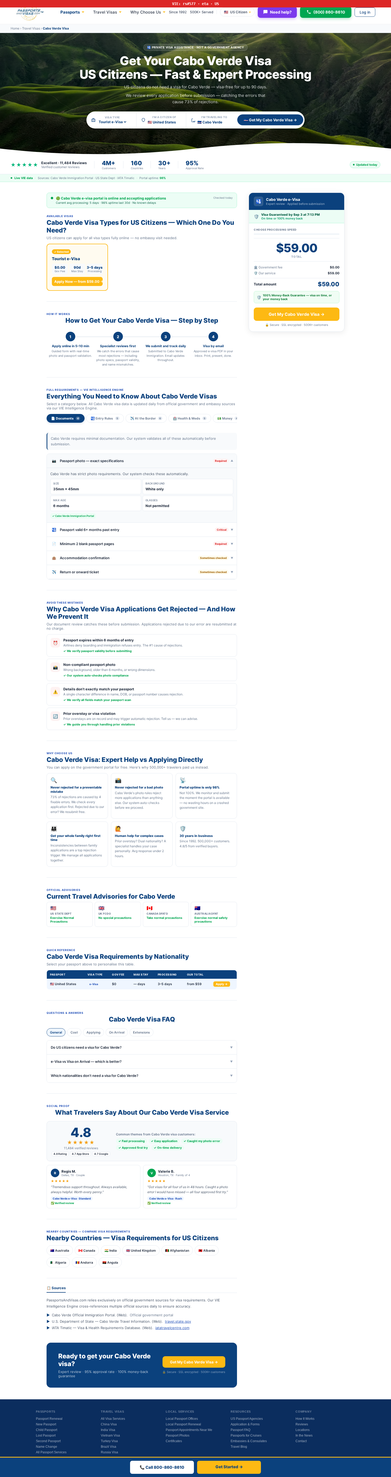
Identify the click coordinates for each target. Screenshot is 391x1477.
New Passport (46, 1424)
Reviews (302, 1424)
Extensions (141, 1032)
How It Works (305, 1419)
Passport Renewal (49, 1419)
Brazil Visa (108, 1447)
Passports (70, 12)
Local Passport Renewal (183, 1424)
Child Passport (46, 1430)
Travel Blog (239, 1447)
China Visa (109, 1424)
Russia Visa (109, 1452)
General (56, 1032)
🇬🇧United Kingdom (141, 1250)
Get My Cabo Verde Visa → (194, 1362)
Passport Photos (177, 1435)
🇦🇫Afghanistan (177, 1250)
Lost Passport (46, 1435)
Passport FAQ (240, 1430)
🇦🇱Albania (206, 1250)
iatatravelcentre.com (172, 1328)
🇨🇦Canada (86, 1250)
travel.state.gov (178, 1321)
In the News (304, 1435)
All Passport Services (51, 1452)
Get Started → (229, 1466)
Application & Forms (245, 1424)
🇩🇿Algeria (58, 1262)
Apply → (222, 984)
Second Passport (48, 1441)
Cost (74, 1032)
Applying (93, 1032)
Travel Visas (105, 12)
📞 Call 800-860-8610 (162, 1467)
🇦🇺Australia (59, 1250)
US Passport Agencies (247, 1419)
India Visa (108, 1430)
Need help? (281, 12)
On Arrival (116, 1032)
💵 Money (227, 418)
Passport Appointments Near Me (189, 1430)
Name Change (46, 1447)
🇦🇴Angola (110, 1262)
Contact (301, 1441)
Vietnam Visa (110, 1435)
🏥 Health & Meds (189, 418)
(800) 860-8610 (329, 12)
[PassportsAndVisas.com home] (30, 12)
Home (15, 28)
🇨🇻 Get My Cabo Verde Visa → (270, 120)
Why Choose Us (145, 12)
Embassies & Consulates (249, 1441)
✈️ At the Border (145, 418)
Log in (365, 12)
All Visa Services (113, 1419)
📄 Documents (65, 418)
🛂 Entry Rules (104, 418)
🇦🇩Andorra (84, 1262)
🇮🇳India (111, 1250)
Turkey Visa (109, 1441)
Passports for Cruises (246, 1435)
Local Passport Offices (182, 1419)
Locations (303, 1430)
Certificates (174, 1441)
